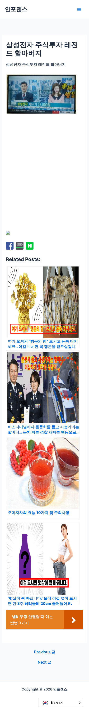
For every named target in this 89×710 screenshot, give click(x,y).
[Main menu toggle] (79, 9)
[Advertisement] (44, 165)
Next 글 (44, 662)
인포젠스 (16, 9)
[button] (60, 702)
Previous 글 (44, 652)
